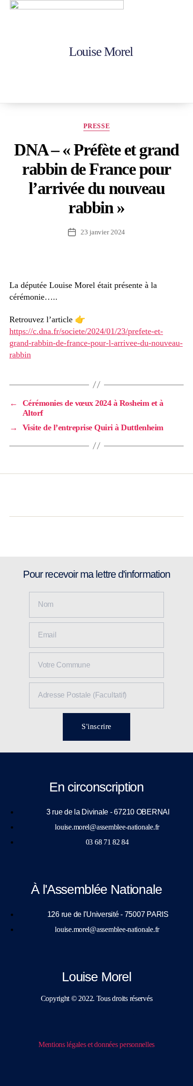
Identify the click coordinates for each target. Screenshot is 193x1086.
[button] (177, 52)
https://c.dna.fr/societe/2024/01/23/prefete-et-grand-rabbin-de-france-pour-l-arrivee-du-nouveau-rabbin (96, 342)
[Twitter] (70, 1025)
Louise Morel (101, 51)
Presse (96, 126)
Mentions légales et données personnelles (96, 1044)
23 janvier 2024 (103, 232)
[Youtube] (147, 1025)
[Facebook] (45, 1025)
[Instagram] (96, 1025)
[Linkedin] (122, 1025)
